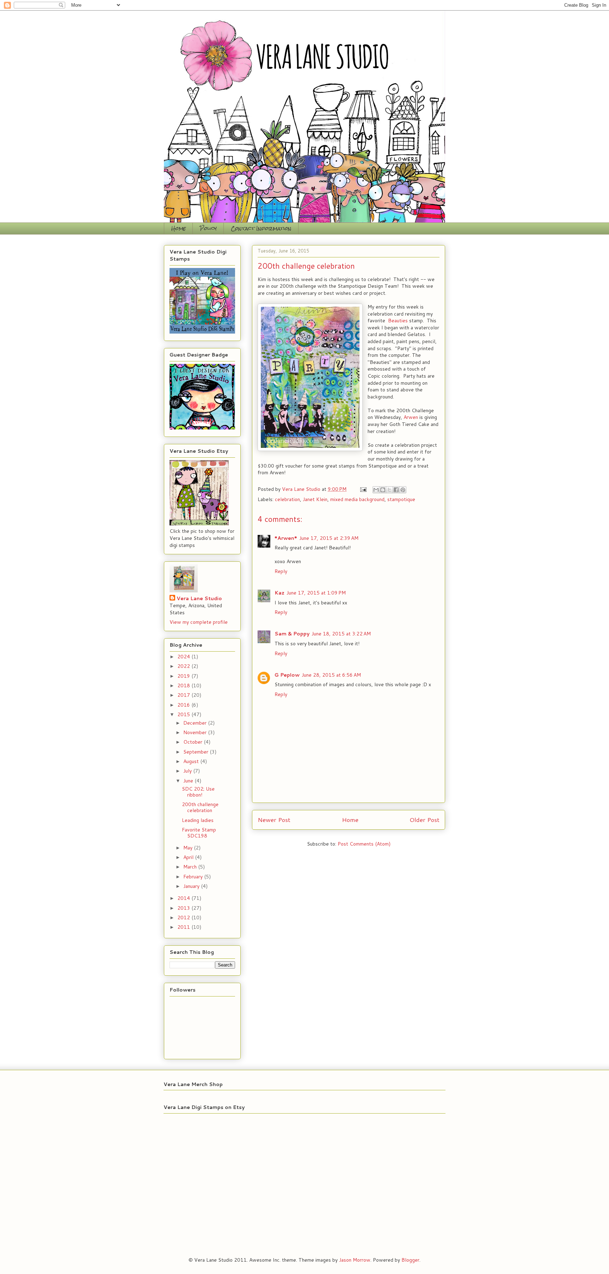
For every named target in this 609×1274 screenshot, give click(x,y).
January (192, 886)
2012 (184, 917)
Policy (208, 228)
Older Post (424, 820)
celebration (287, 499)
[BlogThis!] (382, 489)
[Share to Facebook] (396, 489)
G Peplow (287, 674)
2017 (184, 695)
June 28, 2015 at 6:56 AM (331, 674)
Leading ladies (198, 820)
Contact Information (261, 228)
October (193, 741)
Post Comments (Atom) (364, 843)
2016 (184, 704)
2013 (184, 908)
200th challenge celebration (200, 807)
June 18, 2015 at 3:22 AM (341, 633)
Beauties (398, 320)
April (189, 857)
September (196, 751)
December (195, 722)
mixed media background (357, 499)
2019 (184, 675)
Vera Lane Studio (199, 598)
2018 (184, 685)
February (193, 876)
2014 (184, 898)
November (195, 732)
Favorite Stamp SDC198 (199, 832)
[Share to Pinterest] (402, 489)
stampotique (401, 499)
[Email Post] (363, 489)
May (188, 847)
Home (178, 228)
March (190, 866)
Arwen (411, 417)
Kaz (279, 592)
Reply (281, 571)
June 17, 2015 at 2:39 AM (328, 538)
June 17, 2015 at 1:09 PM (316, 592)
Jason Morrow (354, 1259)
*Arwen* (286, 538)
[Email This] (376, 489)
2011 (184, 927)
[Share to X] (389, 489)
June (189, 780)
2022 (184, 666)
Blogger (410, 1259)
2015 (184, 714)
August (191, 761)
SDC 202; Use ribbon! (198, 791)
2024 (184, 656)
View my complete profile (199, 622)
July (188, 770)
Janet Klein (315, 499)
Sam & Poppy (292, 633)
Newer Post (274, 820)
